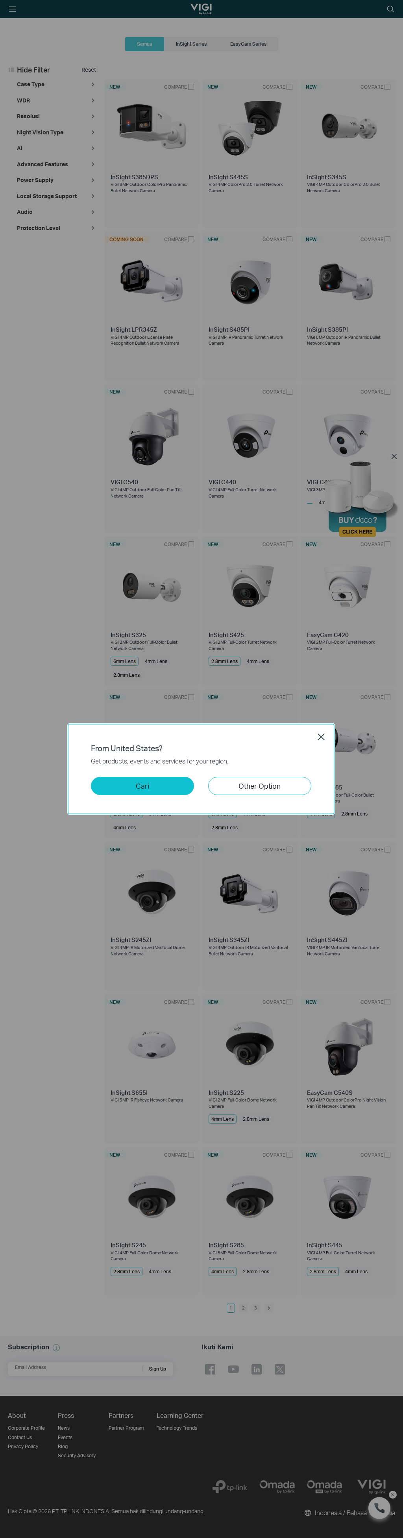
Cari (142, 785)
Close (321, 737)
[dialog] (201, 769)
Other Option (259, 785)
